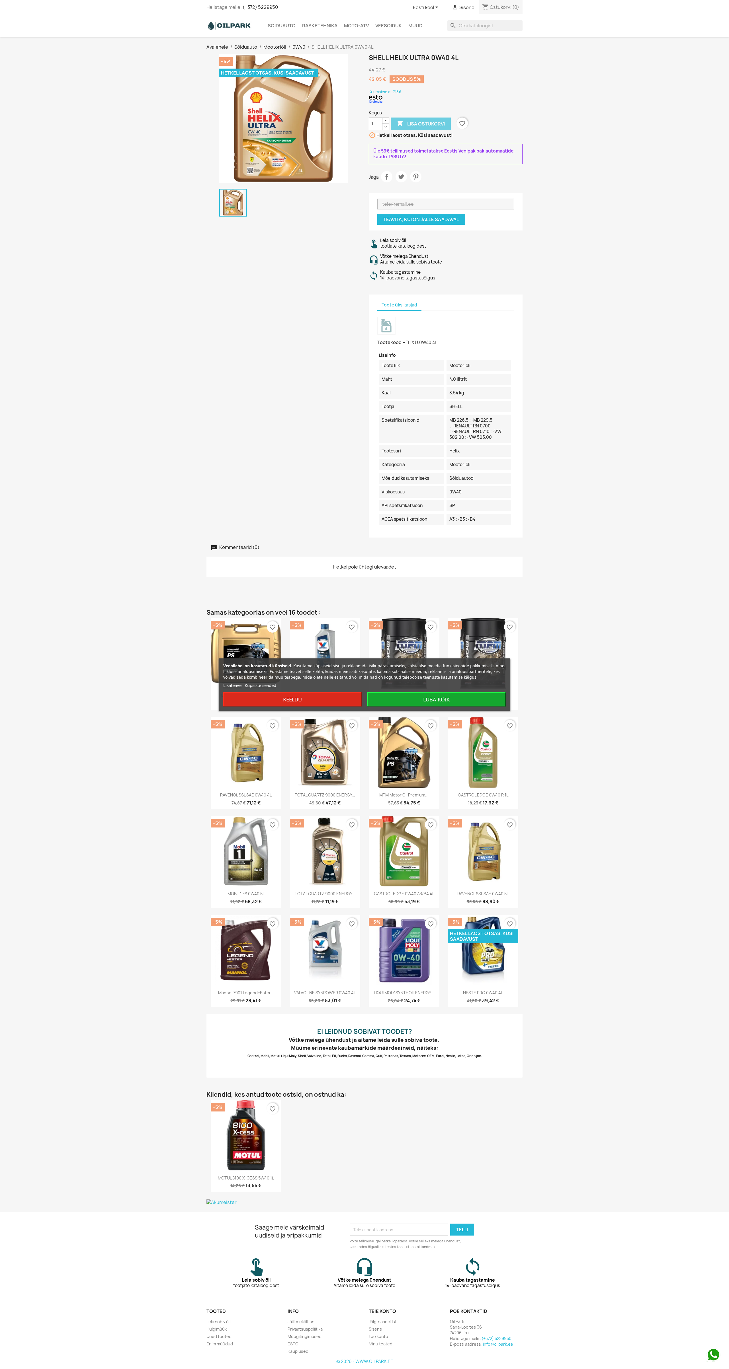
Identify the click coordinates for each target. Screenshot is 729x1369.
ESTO (293, 1344)
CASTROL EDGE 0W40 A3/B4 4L (404, 893)
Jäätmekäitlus (301, 1321)
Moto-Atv (356, 25)
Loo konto (378, 1336)
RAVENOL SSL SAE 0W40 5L (483, 893)
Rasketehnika (319, 25)
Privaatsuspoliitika (305, 1329)
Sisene (375, 1329)
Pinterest (415, 176)
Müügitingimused (305, 1336)
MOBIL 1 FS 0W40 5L (246, 893)
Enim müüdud (219, 1344)
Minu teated (380, 1344)
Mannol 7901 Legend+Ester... (246, 992)
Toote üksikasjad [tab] (399, 305)
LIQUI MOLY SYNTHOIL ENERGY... (404, 992)
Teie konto (382, 1311)
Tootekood (389, 342)
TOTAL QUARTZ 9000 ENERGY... (325, 795)
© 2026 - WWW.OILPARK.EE (364, 1361)
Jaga (386, 176)
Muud (415, 25)
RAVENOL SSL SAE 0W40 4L (246, 795)
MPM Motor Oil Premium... (404, 795)
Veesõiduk (388, 25)
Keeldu (292, 699)
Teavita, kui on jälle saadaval (421, 219)
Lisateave (232, 685)
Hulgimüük (216, 1329)
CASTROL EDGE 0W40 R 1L (483, 795)
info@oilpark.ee (498, 1344)
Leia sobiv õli (218, 1321)
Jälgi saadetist (383, 1321)
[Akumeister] (364, 1202)
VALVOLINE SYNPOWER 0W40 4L (325, 992)
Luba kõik (436, 699)
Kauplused (298, 1351)
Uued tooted (219, 1336)
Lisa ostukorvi (421, 123)
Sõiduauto (282, 25)
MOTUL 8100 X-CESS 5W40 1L (246, 1178)
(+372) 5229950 (260, 7)
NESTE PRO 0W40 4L (483, 992)
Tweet (401, 176)
